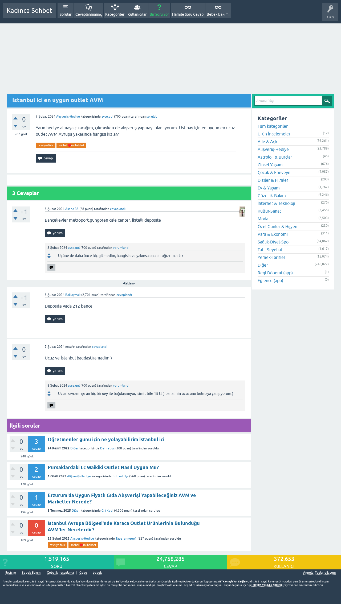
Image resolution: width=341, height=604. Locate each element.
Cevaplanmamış (88, 14)
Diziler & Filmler (273, 180)
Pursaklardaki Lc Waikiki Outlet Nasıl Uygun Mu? (103, 467)
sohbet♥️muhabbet (71, 145)
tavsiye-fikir (45, 145)
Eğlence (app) (270, 280)
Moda (263, 218)
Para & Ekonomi (273, 234)
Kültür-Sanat (269, 211)
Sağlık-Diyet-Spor (274, 241)
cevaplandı (117, 209)
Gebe (83, 572)
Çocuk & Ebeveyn (274, 172)
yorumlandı (121, 248)
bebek (97, 572)
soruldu (152, 116)
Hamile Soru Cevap (188, 14)
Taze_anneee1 (126, 538)
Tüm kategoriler (273, 126)
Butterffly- (120, 476)
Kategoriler (114, 14)
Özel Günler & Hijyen (277, 226)
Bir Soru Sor (159, 14)
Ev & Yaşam (269, 187)
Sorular (65, 14)
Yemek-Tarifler (271, 257)
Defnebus (107, 448)
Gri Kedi (107, 510)
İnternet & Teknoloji (276, 203)
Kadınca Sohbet (29, 10)
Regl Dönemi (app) (275, 272)
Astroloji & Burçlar (275, 157)
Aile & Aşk (267, 141)
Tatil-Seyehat (270, 249)
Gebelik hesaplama (60, 572)
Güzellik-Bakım (272, 195)
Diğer (74, 448)
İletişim (10, 572)
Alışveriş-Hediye (68, 116)
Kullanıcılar (137, 14)
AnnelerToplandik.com (319, 572)
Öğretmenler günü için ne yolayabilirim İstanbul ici (106, 439)
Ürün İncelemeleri (274, 133)
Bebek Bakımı (218, 14)
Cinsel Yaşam (270, 164)
